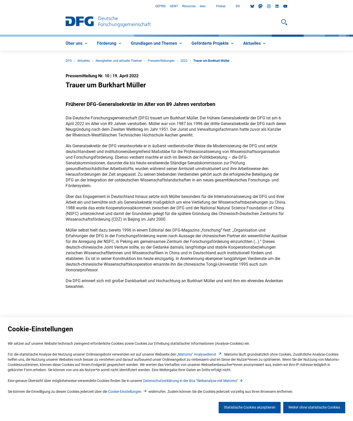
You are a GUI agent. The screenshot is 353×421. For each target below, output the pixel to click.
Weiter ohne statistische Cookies (314, 407)
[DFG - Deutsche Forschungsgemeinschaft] (108, 22)
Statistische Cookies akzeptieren (249, 407)
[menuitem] (77, 44)
